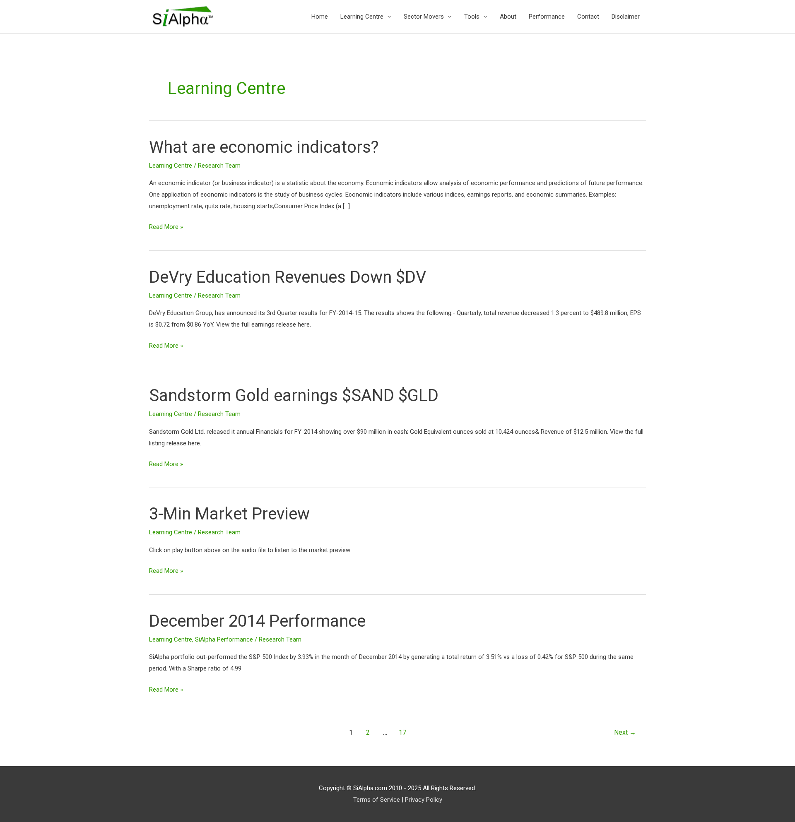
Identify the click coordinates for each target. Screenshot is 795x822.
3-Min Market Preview (229, 514)
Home (319, 16)
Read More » (166, 226)
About (508, 16)
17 (402, 732)
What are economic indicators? (264, 147)
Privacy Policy (423, 799)
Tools (471, 16)
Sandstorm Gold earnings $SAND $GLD (293, 395)
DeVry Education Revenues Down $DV (287, 277)
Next (625, 732)
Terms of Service (376, 799)
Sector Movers (424, 16)
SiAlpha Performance (224, 639)
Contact (588, 16)
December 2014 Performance (257, 621)
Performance (547, 16)
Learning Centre (361, 16)
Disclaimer (626, 16)
